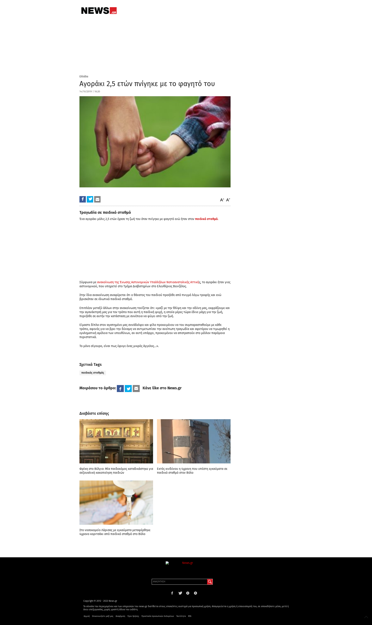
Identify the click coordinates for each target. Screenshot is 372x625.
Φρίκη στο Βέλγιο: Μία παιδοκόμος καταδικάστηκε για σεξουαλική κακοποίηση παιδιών (116, 470)
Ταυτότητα (181, 616)
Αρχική (87, 616)
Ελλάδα (83, 76)
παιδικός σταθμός (92, 372)
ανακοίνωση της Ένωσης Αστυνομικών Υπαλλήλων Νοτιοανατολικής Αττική (148, 282)
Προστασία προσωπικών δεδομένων (157, 616)
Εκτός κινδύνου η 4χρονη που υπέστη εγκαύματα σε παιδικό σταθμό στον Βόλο (192, 470)
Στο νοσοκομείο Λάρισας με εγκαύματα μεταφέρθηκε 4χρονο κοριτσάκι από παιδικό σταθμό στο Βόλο (114, 532)
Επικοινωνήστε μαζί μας (102, 616)
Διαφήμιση (120, 616)
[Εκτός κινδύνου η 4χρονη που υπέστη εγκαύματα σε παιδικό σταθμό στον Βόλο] (194, 441)
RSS (189, 616)
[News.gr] (99, 10)
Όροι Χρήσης (133, 616)
